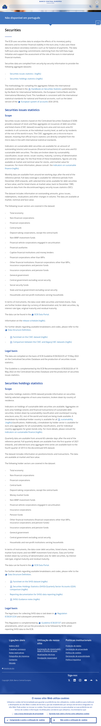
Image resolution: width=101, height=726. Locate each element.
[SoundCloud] (91, 680)
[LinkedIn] (74, 680)
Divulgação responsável (47, 658)
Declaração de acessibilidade (78, 656)
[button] (96, 2)
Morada (12, 663)
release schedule (30, 321)
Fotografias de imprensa (19, 656)
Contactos (13, 660)
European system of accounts (34, 102)
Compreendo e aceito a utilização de (27, 720)
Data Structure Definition (19, 330)
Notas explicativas (16, 653)
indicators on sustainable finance (20, 432)
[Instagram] (80, 680)
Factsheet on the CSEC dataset (27, 337)
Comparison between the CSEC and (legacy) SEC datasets (39, 342)
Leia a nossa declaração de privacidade (28, 714)
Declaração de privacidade (77, 649)
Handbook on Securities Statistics (46, 89)
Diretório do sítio (9, 668)
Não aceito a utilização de (73, 720)
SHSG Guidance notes (23, 600)
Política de (73, 653)
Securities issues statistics (22, 74)
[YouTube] (85, 680)
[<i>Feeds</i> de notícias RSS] (96, 680)
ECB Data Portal (41, 315)
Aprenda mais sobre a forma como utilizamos (69, 714)
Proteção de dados (73, 646)
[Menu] (97, 7)
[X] (69, 680)
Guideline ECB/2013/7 (51, 623)
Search (90, 6)
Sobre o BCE (14, 646)
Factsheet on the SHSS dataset (27, 582)
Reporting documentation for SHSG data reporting (33, 595)
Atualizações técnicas (46, 655)
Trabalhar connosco (17, 649)
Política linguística (73, 660)
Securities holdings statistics (23, 79)
